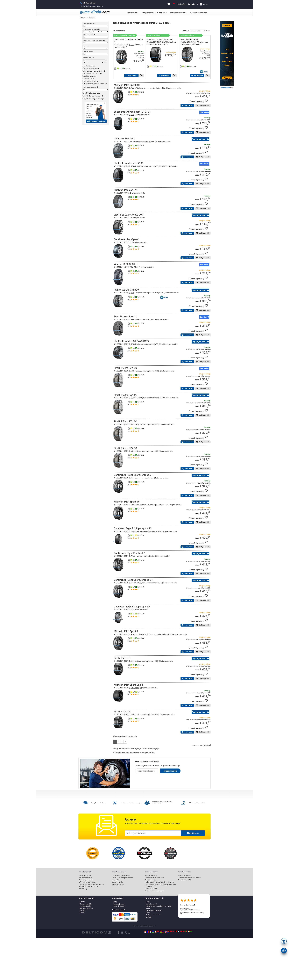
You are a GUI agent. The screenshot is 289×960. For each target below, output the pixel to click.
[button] (284, 941)
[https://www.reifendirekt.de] (145, 931)
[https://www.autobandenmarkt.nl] (163, 931)
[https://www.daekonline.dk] (161, 931)
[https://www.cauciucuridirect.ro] (148, 932)
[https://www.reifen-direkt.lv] (163, 932)
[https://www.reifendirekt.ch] (150, 931)
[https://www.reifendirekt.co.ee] (158, 932)
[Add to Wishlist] (207, 102)
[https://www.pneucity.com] (186, 931)
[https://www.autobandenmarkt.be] (176, 931)
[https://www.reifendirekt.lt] (161, 932)
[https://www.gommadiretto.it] (155, 931)
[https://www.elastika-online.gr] (150, 932)
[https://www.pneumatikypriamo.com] (183, 931)
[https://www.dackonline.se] (153, 931)
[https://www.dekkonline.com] (158, 931)
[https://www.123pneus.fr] (148, 931)
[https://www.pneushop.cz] (181, 931)
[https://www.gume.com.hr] (155, 932)
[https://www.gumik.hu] (191, 931)
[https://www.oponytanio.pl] (145, 932)
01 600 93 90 (89, 2)
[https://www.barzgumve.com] (153, 932)
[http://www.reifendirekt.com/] (168, 932)
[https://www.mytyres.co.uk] (166, 931)
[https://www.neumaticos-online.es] (168, 931)
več (181, 913)
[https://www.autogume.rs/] (166, 932)
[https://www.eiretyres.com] (189, 931)
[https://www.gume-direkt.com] (173, 931)
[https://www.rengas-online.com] (178, 931)
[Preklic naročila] (174, 4)
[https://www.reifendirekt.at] (171, 931)
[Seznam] (206, 31)
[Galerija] (209, 31)
